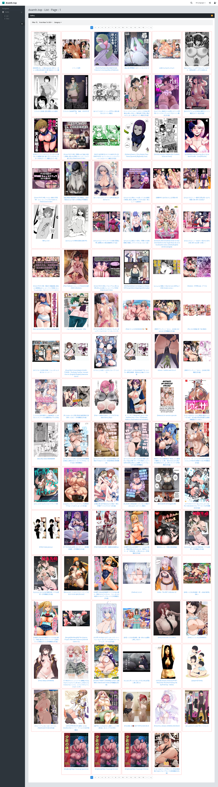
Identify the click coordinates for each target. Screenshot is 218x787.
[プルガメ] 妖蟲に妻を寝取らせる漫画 (46, 111)
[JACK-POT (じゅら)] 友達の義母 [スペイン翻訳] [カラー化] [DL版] (197, 112)
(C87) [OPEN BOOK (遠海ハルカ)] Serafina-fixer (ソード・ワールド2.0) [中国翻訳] (76, 728)
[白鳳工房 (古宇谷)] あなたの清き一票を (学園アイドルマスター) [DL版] (106, 505)
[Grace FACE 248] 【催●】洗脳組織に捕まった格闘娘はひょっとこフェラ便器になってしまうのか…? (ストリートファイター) (46, 288)
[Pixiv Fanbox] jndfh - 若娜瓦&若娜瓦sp (106, 547)
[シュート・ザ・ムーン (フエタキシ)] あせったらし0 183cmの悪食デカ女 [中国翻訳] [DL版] (197, 461)
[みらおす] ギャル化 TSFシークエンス (197, 726)
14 (139, 27)
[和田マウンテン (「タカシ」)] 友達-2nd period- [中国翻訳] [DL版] (167, 330)
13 (135, 27)
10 (122, 27)
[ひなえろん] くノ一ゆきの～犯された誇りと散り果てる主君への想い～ (197, 242)
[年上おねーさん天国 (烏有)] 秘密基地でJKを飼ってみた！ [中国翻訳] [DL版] (76, 416)
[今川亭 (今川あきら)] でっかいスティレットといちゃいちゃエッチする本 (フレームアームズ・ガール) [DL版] (106, 639)
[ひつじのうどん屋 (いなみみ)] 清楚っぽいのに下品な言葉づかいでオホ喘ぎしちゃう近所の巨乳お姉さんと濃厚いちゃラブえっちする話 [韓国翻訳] (137, 462)
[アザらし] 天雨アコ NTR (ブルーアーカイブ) (106, 371)
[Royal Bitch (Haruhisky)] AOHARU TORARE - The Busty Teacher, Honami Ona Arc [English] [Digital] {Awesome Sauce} (76, 373)
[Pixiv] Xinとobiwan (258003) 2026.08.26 (167, 726)
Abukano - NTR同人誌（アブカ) (197, 286)
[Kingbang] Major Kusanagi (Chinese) (136, 769)
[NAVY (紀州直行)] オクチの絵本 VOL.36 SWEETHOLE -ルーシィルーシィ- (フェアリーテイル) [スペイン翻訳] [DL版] (106, 156)
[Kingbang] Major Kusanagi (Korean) (106, 769)
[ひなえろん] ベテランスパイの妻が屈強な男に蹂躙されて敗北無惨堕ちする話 (106, 242)
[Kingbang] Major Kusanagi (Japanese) (76, 769)
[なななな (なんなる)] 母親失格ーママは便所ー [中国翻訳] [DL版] (197, 548)
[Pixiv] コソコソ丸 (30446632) (197, 637)
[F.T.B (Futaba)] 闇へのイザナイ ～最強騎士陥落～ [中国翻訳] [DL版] (76, 548)
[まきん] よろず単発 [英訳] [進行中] (76, 241)
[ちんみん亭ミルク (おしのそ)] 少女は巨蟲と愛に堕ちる (136, 682)
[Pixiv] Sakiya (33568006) (46, 681)
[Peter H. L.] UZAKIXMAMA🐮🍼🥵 (136, 329)
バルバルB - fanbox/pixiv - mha (76, 329)
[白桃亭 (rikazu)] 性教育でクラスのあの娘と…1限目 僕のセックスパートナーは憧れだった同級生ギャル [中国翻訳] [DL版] (46, 639)
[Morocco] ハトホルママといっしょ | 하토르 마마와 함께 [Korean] (76, 593)
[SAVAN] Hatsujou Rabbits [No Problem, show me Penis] (167, 155)
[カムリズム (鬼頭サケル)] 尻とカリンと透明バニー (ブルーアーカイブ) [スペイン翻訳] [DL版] (167, 113)
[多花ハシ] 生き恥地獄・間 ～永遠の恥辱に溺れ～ (197, 593)
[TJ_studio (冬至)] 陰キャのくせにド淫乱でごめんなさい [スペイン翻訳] (137, 505)
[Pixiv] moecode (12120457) (167, 637)
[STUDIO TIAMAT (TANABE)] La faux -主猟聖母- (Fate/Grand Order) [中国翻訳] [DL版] (106, 683)
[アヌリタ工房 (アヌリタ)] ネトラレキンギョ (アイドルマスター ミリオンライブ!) (106, 330)
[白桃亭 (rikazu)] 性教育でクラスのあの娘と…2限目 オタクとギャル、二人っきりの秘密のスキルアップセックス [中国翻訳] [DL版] (106, 595)
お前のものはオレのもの (166, 68)
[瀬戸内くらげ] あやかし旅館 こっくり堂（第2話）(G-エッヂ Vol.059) (106, 727)
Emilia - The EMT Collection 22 (166, 592)
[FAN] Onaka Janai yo (46, 547)
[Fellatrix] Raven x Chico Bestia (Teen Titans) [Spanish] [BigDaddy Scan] (136, 155)
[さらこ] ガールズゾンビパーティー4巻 (46, 504)
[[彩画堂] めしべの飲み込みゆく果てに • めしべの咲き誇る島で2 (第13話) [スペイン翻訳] (46, 70)
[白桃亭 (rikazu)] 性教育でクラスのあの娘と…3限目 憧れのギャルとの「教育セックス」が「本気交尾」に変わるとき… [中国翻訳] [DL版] (136, 550)
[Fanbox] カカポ (137, 592)
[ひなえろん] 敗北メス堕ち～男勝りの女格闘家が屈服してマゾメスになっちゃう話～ (137, 242)
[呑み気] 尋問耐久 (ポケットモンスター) (137, 68)
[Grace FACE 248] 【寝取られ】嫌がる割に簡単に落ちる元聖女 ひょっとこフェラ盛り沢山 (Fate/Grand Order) (76, 156)
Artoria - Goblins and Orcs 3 (167, 370)
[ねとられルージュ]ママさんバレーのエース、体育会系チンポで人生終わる (197, 69)
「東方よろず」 (46, 241)
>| (151, 27)
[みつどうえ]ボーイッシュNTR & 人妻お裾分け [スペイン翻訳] (106, 112)
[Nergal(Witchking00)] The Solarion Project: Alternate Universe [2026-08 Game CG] (76, 639)
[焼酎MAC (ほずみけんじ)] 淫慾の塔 (167, 198)
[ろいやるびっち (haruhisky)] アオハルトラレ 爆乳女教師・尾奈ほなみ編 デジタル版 (136, 372)
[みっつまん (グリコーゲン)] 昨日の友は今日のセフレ (106, 199)
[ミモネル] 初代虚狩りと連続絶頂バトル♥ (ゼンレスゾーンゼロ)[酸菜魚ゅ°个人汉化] (46, 416)
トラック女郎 (76, 68)
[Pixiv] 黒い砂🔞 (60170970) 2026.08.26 (136, 726)
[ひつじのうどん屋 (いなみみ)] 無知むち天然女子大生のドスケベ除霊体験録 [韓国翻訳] (106, 461)
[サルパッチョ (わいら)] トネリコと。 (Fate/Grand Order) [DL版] (46, 727)
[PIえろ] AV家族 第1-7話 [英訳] (197, 329)
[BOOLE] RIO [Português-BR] (167, 504)
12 (131, 27)
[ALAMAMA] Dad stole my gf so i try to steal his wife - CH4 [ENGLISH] (197, 155)
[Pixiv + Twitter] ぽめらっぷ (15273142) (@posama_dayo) (106, 416)
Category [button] (57, 22)
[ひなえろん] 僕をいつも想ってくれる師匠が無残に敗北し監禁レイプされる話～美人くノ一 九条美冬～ (137, 200)
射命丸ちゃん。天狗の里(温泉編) (167, 547)
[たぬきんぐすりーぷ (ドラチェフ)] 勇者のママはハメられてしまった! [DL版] (76, 505)
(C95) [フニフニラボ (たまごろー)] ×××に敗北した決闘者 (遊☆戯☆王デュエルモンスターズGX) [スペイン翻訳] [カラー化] (46, 156)
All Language (200, 3)
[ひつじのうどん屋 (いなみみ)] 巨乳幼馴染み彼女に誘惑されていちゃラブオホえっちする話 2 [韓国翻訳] (76, 461)
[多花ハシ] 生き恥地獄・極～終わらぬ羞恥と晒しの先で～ (137, 638)
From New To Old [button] (45, 22)
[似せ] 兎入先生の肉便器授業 (46, 459)
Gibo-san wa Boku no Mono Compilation (46, 329)
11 (127, 27)
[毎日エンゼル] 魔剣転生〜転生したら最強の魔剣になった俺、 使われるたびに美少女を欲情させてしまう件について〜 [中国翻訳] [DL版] (167, 462)
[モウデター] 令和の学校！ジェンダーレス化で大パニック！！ (46, 371)
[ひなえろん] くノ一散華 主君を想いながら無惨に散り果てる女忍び (197, 199)
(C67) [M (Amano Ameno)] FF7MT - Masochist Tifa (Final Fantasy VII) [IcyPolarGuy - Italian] (167, 683)
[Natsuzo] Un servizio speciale (167, 415)
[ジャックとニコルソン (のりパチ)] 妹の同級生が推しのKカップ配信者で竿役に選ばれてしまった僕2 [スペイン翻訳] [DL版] (136, 113)
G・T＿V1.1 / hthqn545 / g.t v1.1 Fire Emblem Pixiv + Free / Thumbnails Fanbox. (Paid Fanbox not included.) (136, 417)
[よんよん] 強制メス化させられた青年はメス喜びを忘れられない (167, 287)
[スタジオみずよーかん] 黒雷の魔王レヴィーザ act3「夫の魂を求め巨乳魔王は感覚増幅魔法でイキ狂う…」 (197, 417)
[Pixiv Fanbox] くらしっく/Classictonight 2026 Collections (76, 287)
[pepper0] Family (197, 681)
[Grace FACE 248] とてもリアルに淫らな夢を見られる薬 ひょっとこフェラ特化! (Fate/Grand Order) (106, 288)
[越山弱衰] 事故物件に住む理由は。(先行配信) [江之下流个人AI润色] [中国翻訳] (76, 199)
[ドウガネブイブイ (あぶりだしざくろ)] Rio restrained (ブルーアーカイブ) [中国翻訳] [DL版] (197, 506)
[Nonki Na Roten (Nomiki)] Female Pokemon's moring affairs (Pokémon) (106, 69)
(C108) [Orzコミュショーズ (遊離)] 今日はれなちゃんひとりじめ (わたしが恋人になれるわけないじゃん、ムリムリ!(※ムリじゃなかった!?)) (76, 684)
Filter (34, 22)
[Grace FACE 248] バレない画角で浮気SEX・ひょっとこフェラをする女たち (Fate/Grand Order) (46, 200)
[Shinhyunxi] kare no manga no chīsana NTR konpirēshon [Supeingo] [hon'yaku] (136, 287)
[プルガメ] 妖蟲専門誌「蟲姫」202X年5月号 (76, 112)
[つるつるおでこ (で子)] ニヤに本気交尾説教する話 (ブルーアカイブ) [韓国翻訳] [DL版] (167, 771)
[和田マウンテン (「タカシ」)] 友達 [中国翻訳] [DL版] (197, 371)
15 (143, 27)
